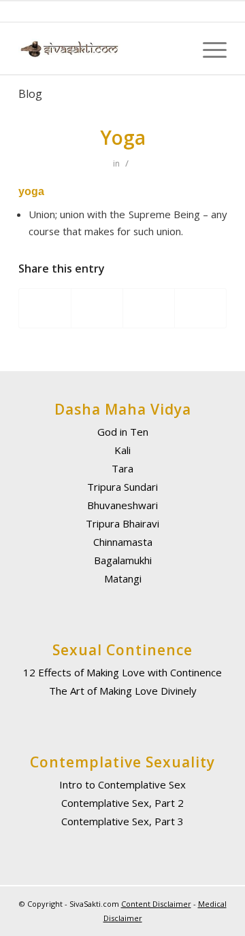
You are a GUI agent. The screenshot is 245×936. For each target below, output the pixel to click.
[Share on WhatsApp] (148, 308)
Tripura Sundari (122, 486)
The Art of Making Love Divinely (123, 690)
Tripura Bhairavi (122, 523)
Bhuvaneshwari (122, 505)
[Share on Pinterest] (200, 308)
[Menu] (208, 48)
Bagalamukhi (123, 560)
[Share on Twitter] (96, 308)
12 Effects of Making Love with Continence (122, 672)
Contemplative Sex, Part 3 (122, 821)
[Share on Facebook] (45, 308)
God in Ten (122, 431)
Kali (122, 450)
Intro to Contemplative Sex (122, 784)
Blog (30, 93)
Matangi (123, 578)
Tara (122, 468)
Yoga (123, 137)
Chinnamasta (122, 542)
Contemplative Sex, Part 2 (122, 803)
